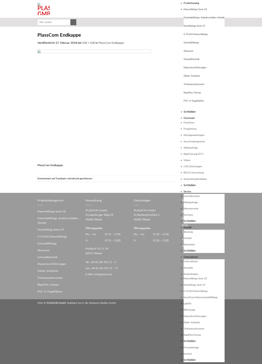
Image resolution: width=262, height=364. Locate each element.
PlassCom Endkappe (111, 42)
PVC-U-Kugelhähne (194, 101)
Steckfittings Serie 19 (194, 26)
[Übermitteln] (73, 22)
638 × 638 (88, 42)
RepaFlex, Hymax (192, 93)
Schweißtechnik (192, 59)
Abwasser (189, 51)
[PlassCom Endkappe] (94, 106)
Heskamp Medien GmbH (102, 303)
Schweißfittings (191, 43)
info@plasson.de (103, 274)
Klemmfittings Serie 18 (195, 9)
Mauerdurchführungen (195, 68)
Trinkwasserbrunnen (194, 84)
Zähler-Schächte (192, 76)
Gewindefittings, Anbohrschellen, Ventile (58, 220)
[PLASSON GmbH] (66, 9)
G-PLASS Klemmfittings (196, 34)
